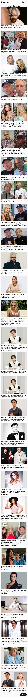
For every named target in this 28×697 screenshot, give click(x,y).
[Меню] (26, 2)
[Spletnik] (5, 2)
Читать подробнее (20, 691)
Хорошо (23, 694)
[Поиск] (23, 2)
